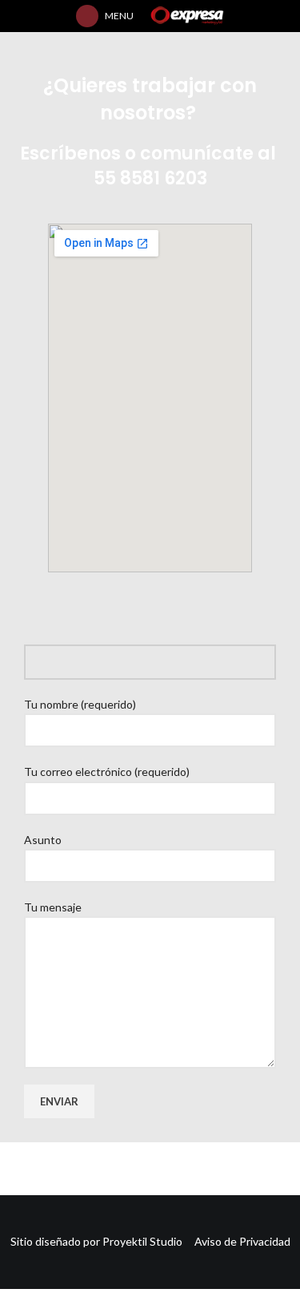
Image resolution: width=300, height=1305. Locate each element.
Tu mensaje (53, 907)
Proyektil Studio (148, 1241)
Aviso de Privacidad (242, 1241)
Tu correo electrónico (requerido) (107, 771)
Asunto (43, 839)
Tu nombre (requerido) (80, 704)
